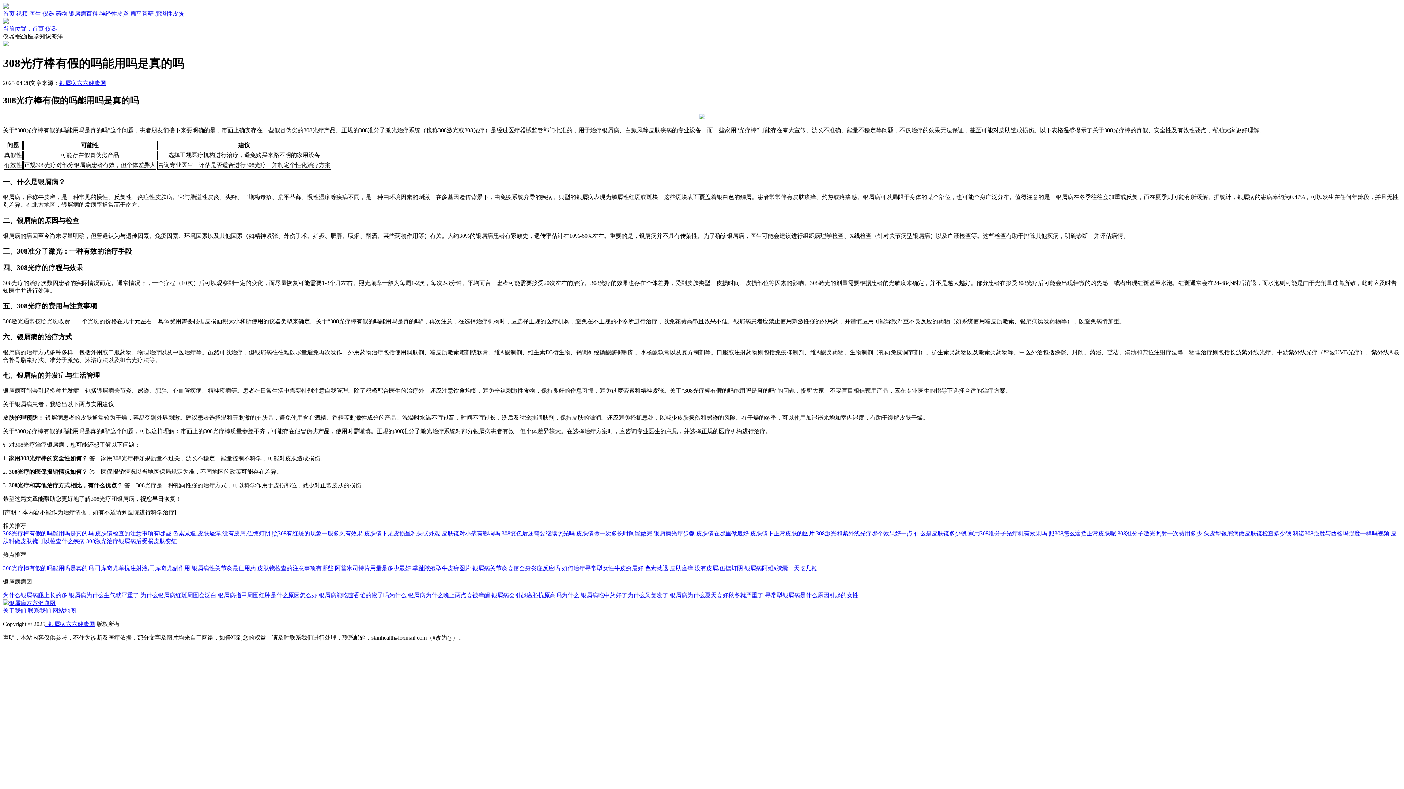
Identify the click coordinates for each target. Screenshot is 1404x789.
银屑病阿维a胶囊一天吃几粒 (780, 568)
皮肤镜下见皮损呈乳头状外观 (402, 533)
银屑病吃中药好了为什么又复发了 (624, 595)
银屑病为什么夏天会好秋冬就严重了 (716, 595)
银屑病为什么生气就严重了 (104, 595)
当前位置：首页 (23, 29)
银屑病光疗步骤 (674, 533)
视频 (22, 14)
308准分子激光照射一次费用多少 (1159, 533)
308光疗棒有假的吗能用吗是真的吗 (48, 533)
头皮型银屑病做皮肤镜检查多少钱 (1247, 533)
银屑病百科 (83, 14)
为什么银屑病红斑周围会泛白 (178, 595)
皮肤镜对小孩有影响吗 (471, 533)
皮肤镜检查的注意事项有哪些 (133, 533)
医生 (35, 14)
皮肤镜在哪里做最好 (722, 533)
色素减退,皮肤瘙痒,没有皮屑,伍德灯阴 (222, 533)
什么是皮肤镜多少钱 (940, 533)
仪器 (48, 14)
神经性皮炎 (114, 14)
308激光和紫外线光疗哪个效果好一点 (864, 533)
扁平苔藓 (142, 14)
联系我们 (39, 610)
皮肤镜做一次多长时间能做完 (614, 533)
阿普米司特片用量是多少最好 (373, 568)
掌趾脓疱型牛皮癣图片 (441, 568)
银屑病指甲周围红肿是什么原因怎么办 (267, 595)
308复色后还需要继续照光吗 (538, 533)
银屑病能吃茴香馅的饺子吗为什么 (363, 595)
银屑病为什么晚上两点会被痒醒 (449, 595)
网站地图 (64, 610)
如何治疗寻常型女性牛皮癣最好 (603, 568)
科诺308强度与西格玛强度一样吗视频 (1341, 533)
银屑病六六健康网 (82, 83)
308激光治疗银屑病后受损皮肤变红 (131, 541)
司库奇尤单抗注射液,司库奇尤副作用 (142, 568)
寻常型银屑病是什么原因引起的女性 (811, 595)
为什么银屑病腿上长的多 (35, 595)
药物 (61, 14)
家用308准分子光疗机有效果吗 (1007, 533)
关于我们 (14, 610)
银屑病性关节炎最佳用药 (224, 568)
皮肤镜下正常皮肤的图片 (782, 533)
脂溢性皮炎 (169, 14)
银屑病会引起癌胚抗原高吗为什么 (535, 595)
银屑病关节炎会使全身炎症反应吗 (516, 568)
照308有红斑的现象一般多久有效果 (317, 533)
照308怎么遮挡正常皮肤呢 (1082, 533)
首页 (9, 14)
